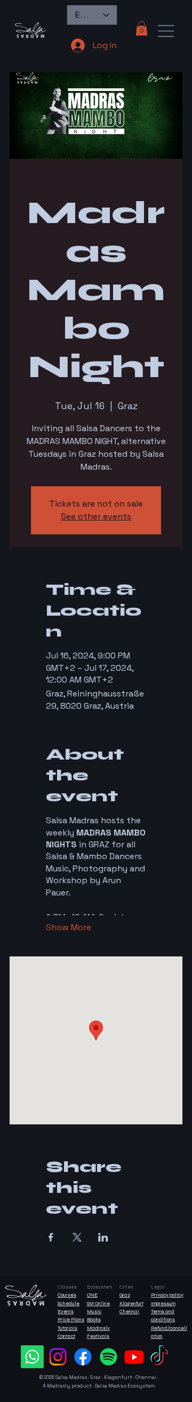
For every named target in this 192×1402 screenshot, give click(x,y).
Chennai (129, 1311)
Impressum (163, 1303)
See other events (96, 516)
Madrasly (98, 1328)
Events (66, 1311)
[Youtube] (134, 1356)
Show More (68, 927)
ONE (92, 1295)
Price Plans (71, 1319)
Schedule (68, 1303)
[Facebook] (82, 1356)
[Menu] (166, 31)
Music (94, 1311)
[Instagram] (57, 1356)
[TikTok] (159, 1356)
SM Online (98, 1303)
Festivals (98, 1336)
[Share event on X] (77, 1237)
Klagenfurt (131, 1303)
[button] (141, 28)
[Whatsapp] (32, 1356)
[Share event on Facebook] (51, 1237)
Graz (124, 1295)
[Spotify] (108, 1356)
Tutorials (67, 1328)
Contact (66, 1336)
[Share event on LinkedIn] (103, 1237)
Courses (67, 1295)
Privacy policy (167, 1295)
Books (94, 1319)
